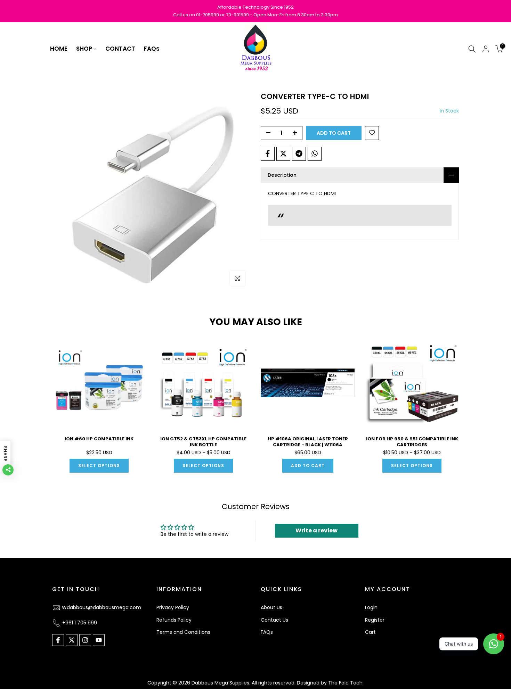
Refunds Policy (174, 619)
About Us (271, 607)
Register (374, 619)
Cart (370, 632)
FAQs (152, 48)
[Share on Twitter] (283, 153)
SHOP (84, 48)
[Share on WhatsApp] (315, 153)
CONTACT (120, 48)
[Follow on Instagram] (85, 640)
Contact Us (274, 619)
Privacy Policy (172, 607)
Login (371, 607)
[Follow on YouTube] (99, 640)
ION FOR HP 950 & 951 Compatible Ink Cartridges (412, 441)
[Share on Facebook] (268, 153)
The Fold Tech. (346, 682)
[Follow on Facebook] (58, 640)
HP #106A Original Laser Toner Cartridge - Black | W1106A (308, 441)
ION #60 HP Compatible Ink (99, 438)
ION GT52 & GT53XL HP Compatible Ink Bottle (203, 441)
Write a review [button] (316, 530)
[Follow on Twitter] (72, 640)
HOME (58, 48)
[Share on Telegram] (299, 153)
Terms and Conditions (183, 632)
